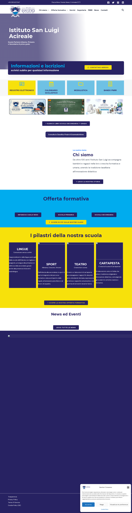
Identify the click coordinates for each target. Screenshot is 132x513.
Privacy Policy (13, 500)
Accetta (88, 505)
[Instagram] (118, 2)
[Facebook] (108, 2)
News (96, 10)
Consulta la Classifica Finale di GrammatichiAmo (66, 134)
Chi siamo (43, 10)
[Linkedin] (123, 2)
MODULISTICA (80, 90)
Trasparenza (12, 497)
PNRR (90, 10)
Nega (102, 505)
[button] (128, 487)
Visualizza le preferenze (119, 505)
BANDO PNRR (110, 90)
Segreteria (81, 10)
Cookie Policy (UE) (14, 505)
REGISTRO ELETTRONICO (22, 90)
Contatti (104, 10)
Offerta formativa (58, 10)
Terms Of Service (14, 502)
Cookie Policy (104, 509)
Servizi (72, 10)
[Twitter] (113, 2)
